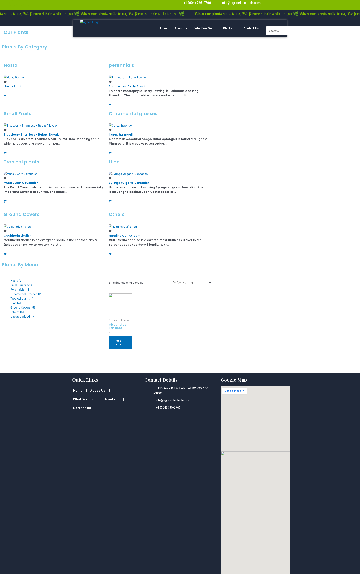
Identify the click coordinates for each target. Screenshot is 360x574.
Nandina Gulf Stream (124, 236)
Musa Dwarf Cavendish (21, 183)
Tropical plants (22, 298)
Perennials (20, 289)
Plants (227, 28)
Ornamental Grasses (26, 294)
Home (163, 28)
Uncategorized (22, 316)
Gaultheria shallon (18, 236)
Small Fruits (21, 285)
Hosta (17, 280)
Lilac (15, 303)
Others (17, 312)
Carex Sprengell (121, 134)
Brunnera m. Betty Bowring (128, 86)
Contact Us (251, 28)
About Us (180, 28)
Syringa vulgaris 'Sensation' (129, 183)
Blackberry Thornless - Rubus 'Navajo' (32, 134)
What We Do (203, 28)
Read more (117, 342)
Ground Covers (22, 307)
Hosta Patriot (14, 86)
